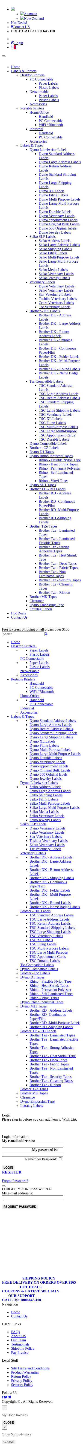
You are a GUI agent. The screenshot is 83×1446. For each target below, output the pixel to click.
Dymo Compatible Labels (48, 443)
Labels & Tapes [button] (23, 716)
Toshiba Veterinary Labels (58, 299)
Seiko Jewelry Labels (54, 278)
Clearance (37, 601)
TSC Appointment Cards (57, 435)
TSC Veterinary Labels (55, 414)
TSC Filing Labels (52, 423)
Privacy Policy (21, 1381)
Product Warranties (25, 1372)
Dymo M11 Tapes (43, 485)
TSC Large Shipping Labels (59, 410)
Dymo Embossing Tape (47, 605)
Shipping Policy (39, 1280)
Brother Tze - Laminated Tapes (52, 1035)
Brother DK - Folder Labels (59, 357)
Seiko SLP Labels (43, 236)
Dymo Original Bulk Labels (59, 224)
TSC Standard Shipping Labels (52, 928)
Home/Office (39, 112)
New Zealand (34, 18)
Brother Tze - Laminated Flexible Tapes (57, 541)
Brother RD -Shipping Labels (51, 1027)
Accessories (38, 104)
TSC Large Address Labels (58, 394)
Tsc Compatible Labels (46, 381)
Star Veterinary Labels (55, 294)
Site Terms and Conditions (30, 1368)
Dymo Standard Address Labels (53, 721)
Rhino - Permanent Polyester (59, 468)
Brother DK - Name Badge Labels (55, 907)
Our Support (21, 1298)
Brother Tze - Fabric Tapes (58, 568)
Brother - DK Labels (45, 311)
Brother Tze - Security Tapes (60, 580)
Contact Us (19, 617)
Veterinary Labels (42, 282)
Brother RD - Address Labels (51, 1010)
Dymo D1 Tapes (42, 452)
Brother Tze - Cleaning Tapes (51, 1081)
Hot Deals (18, 613)
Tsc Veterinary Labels (54, 307)
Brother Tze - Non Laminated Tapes (52, 574)
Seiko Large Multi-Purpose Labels (55, 807)
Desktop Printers (32, 75)
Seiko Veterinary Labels (56, 274)
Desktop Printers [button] (24, 646)
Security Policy (22, 1385)
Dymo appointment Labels (58, 220)
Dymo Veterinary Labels (56, 216)
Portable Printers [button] (24, 679)
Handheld (46, 116)
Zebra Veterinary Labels (56, 303)
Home (15, 67)
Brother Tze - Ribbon (54, 592)
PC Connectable (41, 79)
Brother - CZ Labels (44, 448)
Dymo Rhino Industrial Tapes (51, 456)
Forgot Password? (15, 1181)
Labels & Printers (23, 71)
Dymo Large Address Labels (60, 162)
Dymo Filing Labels (53, 195)
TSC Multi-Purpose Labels (58, 427)
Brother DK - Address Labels (51, 857)
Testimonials (20, 1344)
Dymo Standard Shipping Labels (53, 733)
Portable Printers (32, 108)
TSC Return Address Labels (59, 398)
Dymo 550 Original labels (58, 228)
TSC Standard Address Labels (52, 915)
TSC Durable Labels (54, 439)
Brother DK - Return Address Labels (54, 334)
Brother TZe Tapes (43, 526)
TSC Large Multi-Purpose (58, 431)
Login (18, 43)
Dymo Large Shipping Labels (51, 737)
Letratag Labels (41, 609)
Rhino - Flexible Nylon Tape (60, 460)
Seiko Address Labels (54, 241)
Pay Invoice (19, 1352)
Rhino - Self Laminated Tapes (51, 994)
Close (8, 1422)
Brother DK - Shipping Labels (52, 878)
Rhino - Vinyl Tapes (53, 481)
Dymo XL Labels (51, 191)
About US (18, 1336)
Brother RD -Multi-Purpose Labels (55, 1023)
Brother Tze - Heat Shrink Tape (53, 1056)
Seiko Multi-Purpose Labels (59, 257)
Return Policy (21, 1376)
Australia (30, 14)
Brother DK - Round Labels (59, 369)
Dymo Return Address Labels (51, 729)
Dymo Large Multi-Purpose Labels (55, 754)
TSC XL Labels (50, 419)
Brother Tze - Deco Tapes (58, 563)
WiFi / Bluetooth (51, 125)
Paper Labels (48, 83)
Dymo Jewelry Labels (55, 232)
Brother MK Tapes (43, 597)
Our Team (18, 1340)
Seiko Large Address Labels (59, 245)
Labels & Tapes (31, 145)
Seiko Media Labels (53, 270)
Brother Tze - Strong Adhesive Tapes (54, 549)
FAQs (15, 1332)
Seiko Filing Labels (53, 253)
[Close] (4, 1186)
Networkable (39, 92)
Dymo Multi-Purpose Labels (59, 199)
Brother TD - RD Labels (47, 489)
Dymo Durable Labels (55, 212)
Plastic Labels (49, 87)
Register (11, 1172)
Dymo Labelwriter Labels (48, 150)
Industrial (36, 129)
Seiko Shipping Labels (55, 249)
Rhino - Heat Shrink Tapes (58, 464)
